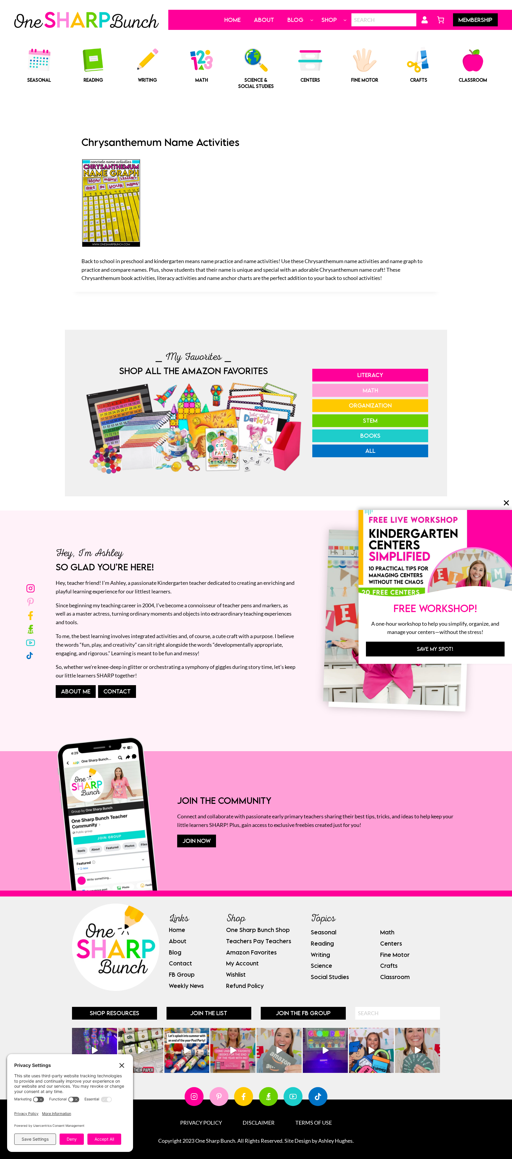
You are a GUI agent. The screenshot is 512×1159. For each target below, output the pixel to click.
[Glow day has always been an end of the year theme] (186, 1050)
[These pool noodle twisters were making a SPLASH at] (140, 1050)
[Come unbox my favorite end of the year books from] (232, 1050)
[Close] (506, 502)
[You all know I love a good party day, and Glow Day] (94, 1050)
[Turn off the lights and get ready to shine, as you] (325, 1050)
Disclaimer (259, 1122)
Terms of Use (313, 1122)
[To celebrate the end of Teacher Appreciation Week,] (279, 1050)
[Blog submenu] (311, 20)
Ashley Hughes (335, 1140)
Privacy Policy (201, 1122)
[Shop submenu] (345, 20)
